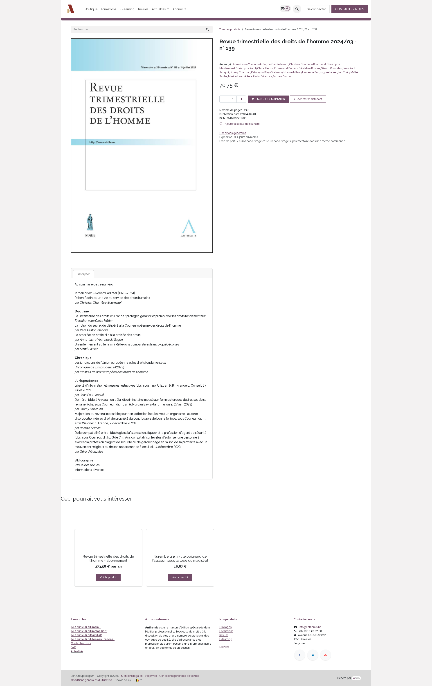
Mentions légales (131, 675)
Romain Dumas (282, 76)
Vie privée (151, 675)
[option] (216, 547)
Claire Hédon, (265, 68)
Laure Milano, (294, 72)
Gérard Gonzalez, (332, 68)
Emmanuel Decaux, (286, 68)
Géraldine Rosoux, (310, 68)
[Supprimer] (224, 99)
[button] (297, 9)
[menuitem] (91, 9)
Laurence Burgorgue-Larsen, (320, 72)
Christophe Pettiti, (246, 68)
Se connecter (316, 9)
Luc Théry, (344, 72)
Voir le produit (108, 577)
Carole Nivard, (280, 64)
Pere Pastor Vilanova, (260, 76)
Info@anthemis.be (310, 627)
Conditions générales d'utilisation (91, 680)
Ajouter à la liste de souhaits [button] (241, 123)
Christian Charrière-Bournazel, (307, 64)
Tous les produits (229, 29)
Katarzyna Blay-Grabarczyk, (268, 72)
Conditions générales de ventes (179, 675)
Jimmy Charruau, (240, 72)
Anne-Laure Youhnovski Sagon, (252, 64)
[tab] (83, 274)
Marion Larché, (237, 76)
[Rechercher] (207, 29)
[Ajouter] (241, 99)
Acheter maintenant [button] (309, 99)
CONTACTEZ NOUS (349, 9)
